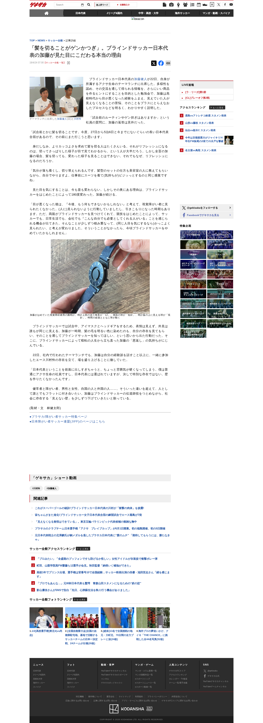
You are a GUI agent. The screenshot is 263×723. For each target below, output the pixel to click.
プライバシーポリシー (157, 696)
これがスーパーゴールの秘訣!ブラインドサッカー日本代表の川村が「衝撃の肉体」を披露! (89, 508)
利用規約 (139, 696)
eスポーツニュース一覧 (145, 683)
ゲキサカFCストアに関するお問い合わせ (180, 701)
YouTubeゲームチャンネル (215, 686)
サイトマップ (125, 696)
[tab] (47, 12)
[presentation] (47, 12)
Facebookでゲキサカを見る (202, 215)
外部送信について (179, 696)
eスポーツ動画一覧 (143, 687)
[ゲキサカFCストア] (205, 5)
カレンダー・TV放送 (178, 679)
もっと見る (83, 549)
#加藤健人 (52, 488)
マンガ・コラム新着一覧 (146, 671)
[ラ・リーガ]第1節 (195, 92)
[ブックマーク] (212, 5)
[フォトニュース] (171, 5)
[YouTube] (231, 4)
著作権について (95, 696)
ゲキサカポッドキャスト (112, 683)
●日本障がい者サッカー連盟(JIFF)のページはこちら (67, 421)
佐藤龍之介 (125, 5)
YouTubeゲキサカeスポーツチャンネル (114, 677)
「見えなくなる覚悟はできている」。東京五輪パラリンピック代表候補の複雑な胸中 (86, 521)
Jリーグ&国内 (39, 675)
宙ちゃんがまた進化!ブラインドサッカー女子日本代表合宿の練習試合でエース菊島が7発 (88, 514)
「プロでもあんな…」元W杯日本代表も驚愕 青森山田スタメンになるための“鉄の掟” (89, 583)
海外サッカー (39, 683)
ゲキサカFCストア (177, 671)
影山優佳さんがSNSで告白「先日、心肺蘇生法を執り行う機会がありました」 (84, 590)
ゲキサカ (38, 5)
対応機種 (80, 696)
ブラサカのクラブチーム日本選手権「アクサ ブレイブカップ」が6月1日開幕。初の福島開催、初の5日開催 (100, 528)
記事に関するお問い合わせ (105, 701)
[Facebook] (225, 4)
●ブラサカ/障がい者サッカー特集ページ (58, 416)
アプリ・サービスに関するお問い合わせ (139, 701)
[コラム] (178, 5)
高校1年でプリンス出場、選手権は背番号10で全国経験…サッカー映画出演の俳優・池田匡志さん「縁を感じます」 (103, 574)
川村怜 (77, 118)
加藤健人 (62, 118)
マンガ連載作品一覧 (144, 675)
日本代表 (37, 671)
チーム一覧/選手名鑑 (178, 683)
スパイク (37, 687)
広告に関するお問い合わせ (77, 701)
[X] (218, 4)
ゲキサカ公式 (213, 676)
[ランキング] (192, 5)
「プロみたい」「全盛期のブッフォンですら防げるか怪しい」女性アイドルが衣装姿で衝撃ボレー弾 (97, 558)
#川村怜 (36, 488)
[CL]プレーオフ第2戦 (197, 97)
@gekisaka (212, 671)
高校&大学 (37, 679)
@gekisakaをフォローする (202, 207)
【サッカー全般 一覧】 (55, 62)
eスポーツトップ (142, 679)
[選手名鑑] (185, 5)
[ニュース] (164, 5)
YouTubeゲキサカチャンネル (113, 671)
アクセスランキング (178, 675)
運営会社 (110, 696)
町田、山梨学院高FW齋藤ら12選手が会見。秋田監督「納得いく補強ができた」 (84, 565)
